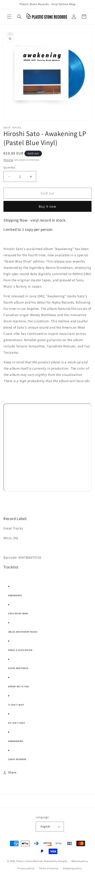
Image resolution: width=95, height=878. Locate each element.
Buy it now (47, 206)
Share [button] (12, 772)
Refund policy (79, 861)
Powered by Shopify (55, 861)
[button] (9, 17)
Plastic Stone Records (29, 861)
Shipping (8, 159)
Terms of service (48, 868)
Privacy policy (26, 868)
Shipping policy (72, 868)
